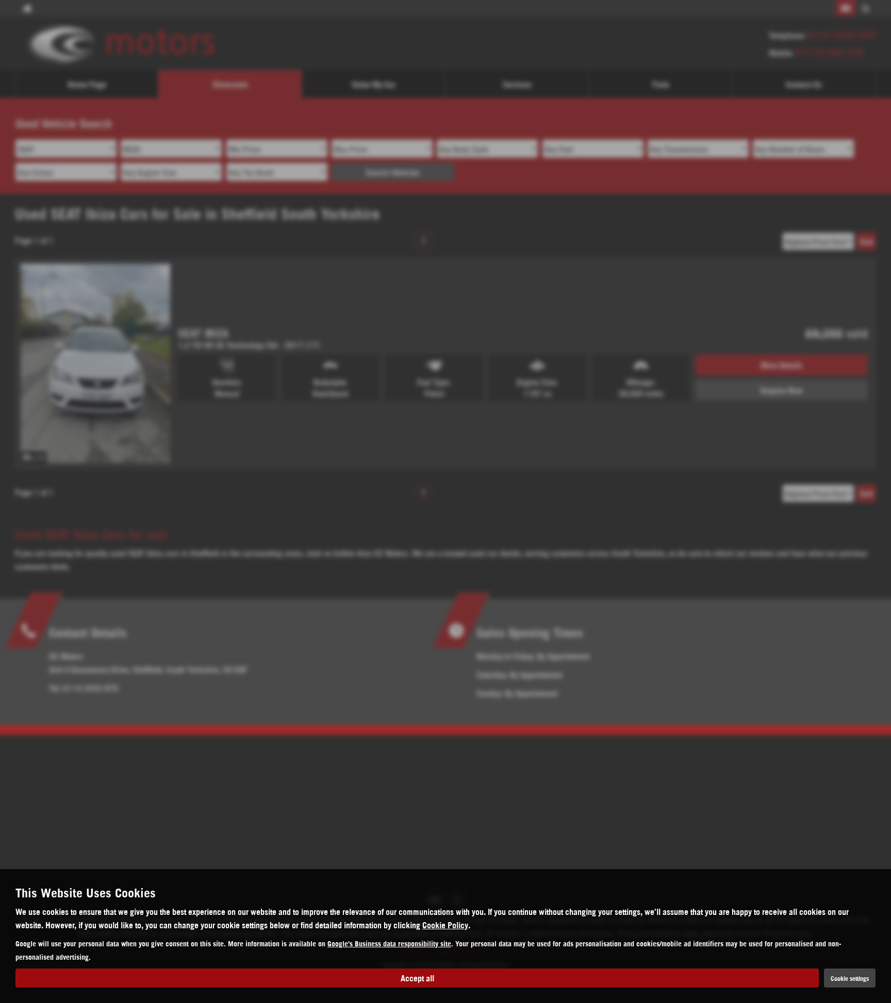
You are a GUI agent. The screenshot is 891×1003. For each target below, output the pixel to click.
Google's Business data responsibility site (389, 943)
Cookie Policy (445, 924)
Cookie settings (850, 978)
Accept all (417, 977)
